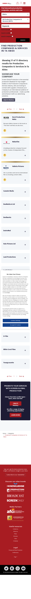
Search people (5, 29)
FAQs (15, 534)
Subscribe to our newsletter (16, 475)
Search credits (5, 33)
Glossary (15, 536)
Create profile (8, 100)
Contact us (15, 529)
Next (21, 109)
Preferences (15, 552)
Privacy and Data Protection (15, 550)
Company (15, 541)
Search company (6, 36)
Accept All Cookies (15, 325)
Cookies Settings (15, 320)
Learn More (15, 415)
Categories (11, 433)
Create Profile (15, 404)
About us (15, 531)
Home (4, 433)
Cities (15, 538)
